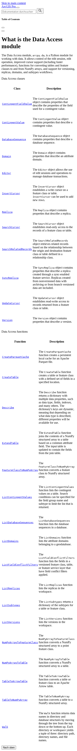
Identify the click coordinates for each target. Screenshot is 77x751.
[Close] (2, 27)
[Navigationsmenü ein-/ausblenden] (17, 7)
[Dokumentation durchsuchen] (40, 11)
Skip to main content (13, 3)
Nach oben (9, 747)
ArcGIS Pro (8, 6)
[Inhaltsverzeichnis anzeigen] (2, 31)
